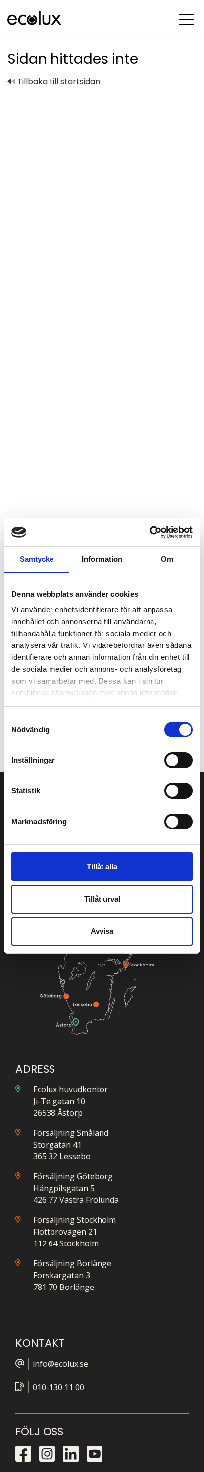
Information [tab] (102, 559)
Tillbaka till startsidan (57, 81)
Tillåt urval (102, 899)
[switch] (178, 760)
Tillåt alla (102, 866)
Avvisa (102, 931)
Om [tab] (167, 559)
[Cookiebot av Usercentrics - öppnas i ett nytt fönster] (149, 532)
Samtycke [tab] (37, 559)
